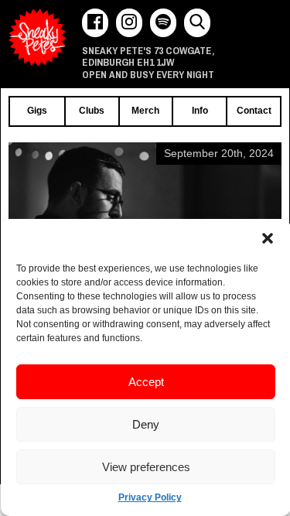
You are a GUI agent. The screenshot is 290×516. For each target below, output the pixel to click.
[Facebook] (95, 23)
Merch (145, 110)
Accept (146, 381)
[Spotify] (163, 23)
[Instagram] (129, 23)
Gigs (37, 110)
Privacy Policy (150, 497)
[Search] (197, 23)
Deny (145, 424)
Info (200, 110)
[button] (267, 238)
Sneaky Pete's (38, 38)
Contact (254, 110)
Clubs (91, 110)
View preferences (146, 466)
